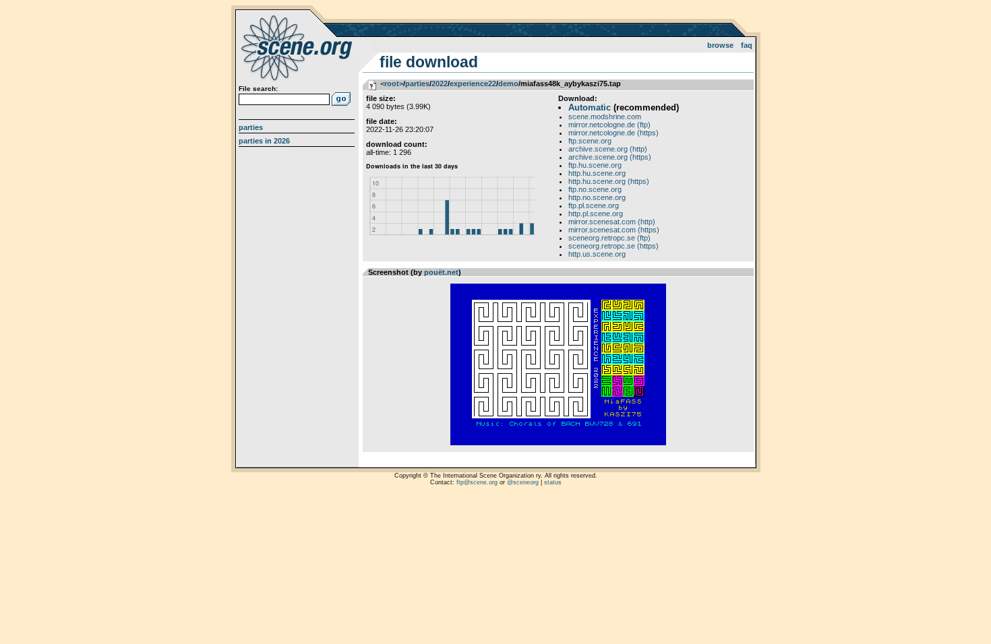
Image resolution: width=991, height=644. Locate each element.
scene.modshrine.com (604, 116)
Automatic (589, 107)
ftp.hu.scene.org (595, 165)
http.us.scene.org (597, 254)
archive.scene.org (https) (609, 157)
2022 (439, 83)
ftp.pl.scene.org (593, 205)
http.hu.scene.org (597, 173)
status (553, 482)
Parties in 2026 (264, 141)
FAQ (746, 45)
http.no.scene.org (597, 197)
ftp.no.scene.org (595, 189)
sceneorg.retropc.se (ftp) (609, 238)
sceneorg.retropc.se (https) (613, 246)
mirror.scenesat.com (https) (613, 230)
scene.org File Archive (298, 47)
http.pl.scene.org (595, 214)
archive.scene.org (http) (607, 149)
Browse (720, 45)
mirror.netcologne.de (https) (613, 133)
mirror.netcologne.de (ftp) (609, 125)
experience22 (473, 83)
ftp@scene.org (477, 482)
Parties (251, 127)
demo (508, 83)
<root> (391, 83)
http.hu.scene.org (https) (608, 181)
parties (417, 83)
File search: (258, 88)
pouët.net (441, 272)
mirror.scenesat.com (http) (611, 222)
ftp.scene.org (589, 141)
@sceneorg (523, 482)
